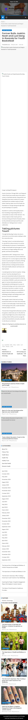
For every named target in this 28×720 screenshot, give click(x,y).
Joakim (18, 344)
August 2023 (5, 498)
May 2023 (4, 504)
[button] (6, 17)
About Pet (4, 449)
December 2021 (6, 551)
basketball (7, 344)
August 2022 (5, 529)
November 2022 (6, 521)
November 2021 (6, 554)
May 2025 (4, 476)
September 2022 (6, 526)
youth (11, 346)
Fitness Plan (5, 452)
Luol (22, 344)
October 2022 (5, 524)
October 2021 (5, 557)
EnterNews (13, 718)
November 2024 (6, 479)
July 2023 (4, 501)
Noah (3, 346)
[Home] (3, 17)
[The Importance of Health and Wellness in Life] (14, 641)
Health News (5, 455)
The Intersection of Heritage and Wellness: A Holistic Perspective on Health (12, 626)
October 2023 (5, 493)
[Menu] (6, 17)
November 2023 (6, 490)
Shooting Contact (13, 234)
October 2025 (5, 474)
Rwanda (7, 346)
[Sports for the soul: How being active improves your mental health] (14, 399)
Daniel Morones (6, 44)
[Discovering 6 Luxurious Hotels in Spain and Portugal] (14, 372)
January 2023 (5, 515)
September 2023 (6, 496)
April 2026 (4, 471)
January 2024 (5, 485)
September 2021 (6, 560)
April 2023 (4, 507)
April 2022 (4, 540)
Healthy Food (5, 460)
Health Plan (5, 457)
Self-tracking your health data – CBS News (21, 352)
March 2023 (5, 510)
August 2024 (5, 482)
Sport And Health (7, 30)
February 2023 (6, 512)
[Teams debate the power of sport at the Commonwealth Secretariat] (14, 426)
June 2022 (4, 535)
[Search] (26, 17)
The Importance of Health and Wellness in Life (14, 571)
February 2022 (6, 546)
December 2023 (6, 487)
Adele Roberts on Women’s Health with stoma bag (7, 352)
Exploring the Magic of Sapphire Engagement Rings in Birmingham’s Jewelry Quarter (12, 708)
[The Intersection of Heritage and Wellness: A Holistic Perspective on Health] (14, 613)
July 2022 (4, 532)
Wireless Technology (7, 600)
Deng (14, 344)
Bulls (11, 344)
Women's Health (6, 466)
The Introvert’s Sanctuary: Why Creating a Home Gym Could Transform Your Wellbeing (14, 680)
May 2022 (4, 537)
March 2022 (5, 543)
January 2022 (5, 549)
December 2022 (6, 518)
